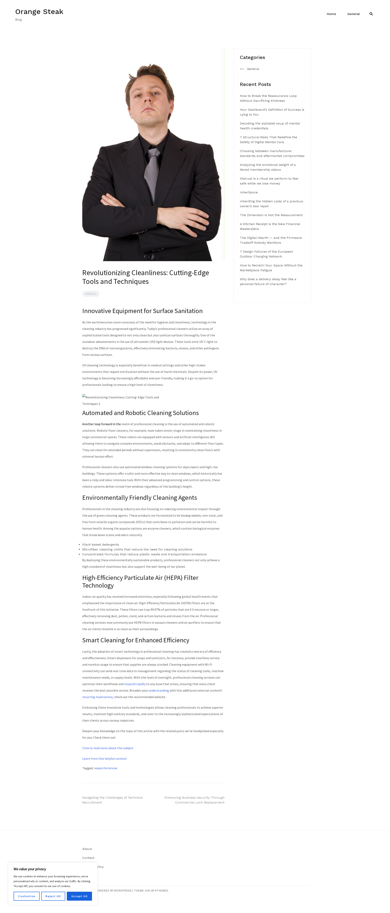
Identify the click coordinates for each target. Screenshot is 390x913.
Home (331, 14)
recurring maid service (97, 697)
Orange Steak (39, 11)
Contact (88, 858)
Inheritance (249, 192)
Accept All (79, 896)
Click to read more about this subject (107, 748)
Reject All (53, 896)
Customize (26, 896)
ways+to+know (105, 768)
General (353, 14)
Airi (147, 890)
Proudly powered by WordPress (107, 890)
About (87, 849)
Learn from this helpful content (104, 758)
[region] (53, 883)
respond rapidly (135, 684)
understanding (159, 690)
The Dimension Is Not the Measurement (271, 215)
